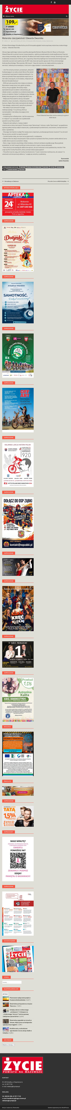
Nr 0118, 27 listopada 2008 (28, 41)
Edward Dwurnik (12, 169)
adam (14, 41)
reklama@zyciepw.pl (9, 1100)
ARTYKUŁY (5, 994)
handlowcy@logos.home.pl (16, 1098)
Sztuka (44, 41)
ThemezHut (16, 1107)
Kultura (18, 41)
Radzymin (38, 41)
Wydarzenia (50, 41)
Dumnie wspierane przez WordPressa (58, 1107)
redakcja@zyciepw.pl (13, 1086)
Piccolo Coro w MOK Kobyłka (57, 181)
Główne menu (9, 16)
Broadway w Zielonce (11, 181)
